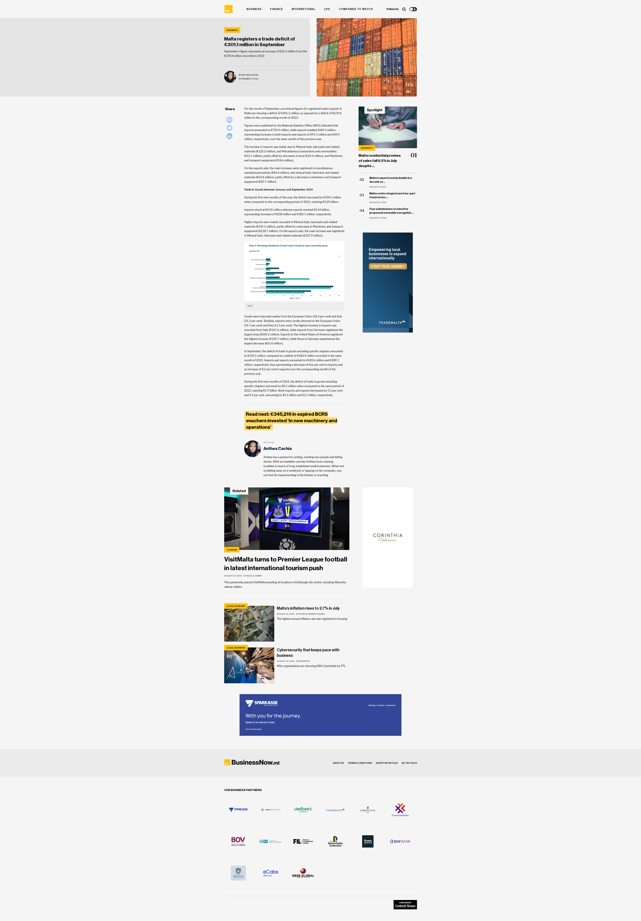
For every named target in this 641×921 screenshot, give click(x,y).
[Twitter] (230, 129)
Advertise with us (387, 763)
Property (367, 148)
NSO (250, 306)
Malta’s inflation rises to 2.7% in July (308, 608)
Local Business (236, 648)
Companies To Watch (356, 9)
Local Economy (236, 606)
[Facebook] (230, 120)
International (303, 9)
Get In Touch (409, 763)
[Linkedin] (230, 137)
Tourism (232, 550)
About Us (338, 763)
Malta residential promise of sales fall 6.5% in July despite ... (380, 161)
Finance (276, 9)
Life (327, 9)
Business (254, 9)
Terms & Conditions (360, 763)
